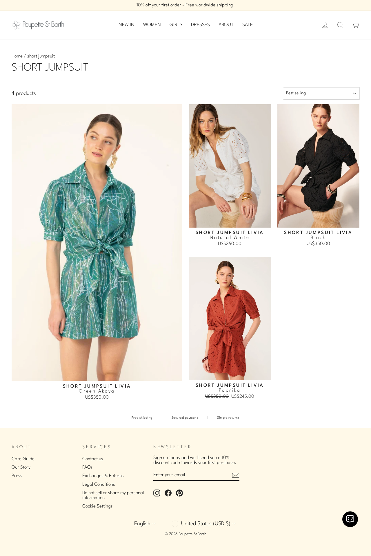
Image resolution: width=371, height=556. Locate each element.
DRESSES (200, 24)
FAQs (87, 467)
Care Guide (23, 459)
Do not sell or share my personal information (113, 495)
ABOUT (226, 24)
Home (17, 56)
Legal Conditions (98, 484)
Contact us (92, 459)
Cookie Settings (97, 506)
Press (17, 476)
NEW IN (126, 24)
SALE (247, 24)
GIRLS (176, 24)
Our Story (21, 467)
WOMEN (152, 24)
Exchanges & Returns (103, 476)
